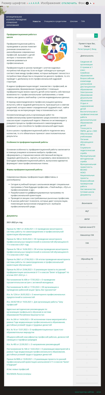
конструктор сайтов (84, 392)
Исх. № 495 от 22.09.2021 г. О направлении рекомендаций (33, 344)
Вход (94, 49)
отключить (69, 3)
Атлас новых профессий (18, 369)
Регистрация (84, 49)
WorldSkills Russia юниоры (19, 374)
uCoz (99, 392)
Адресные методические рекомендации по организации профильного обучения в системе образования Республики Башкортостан (29, 312)
